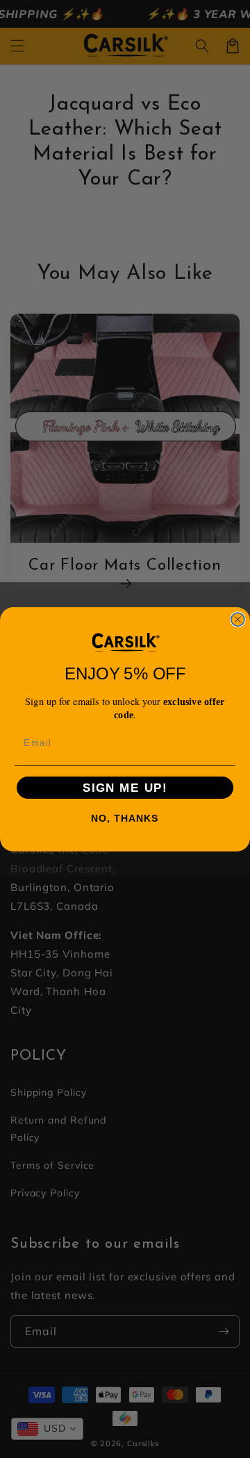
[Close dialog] (237, 619)
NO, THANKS (125, 818)
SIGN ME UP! (125, 787)
